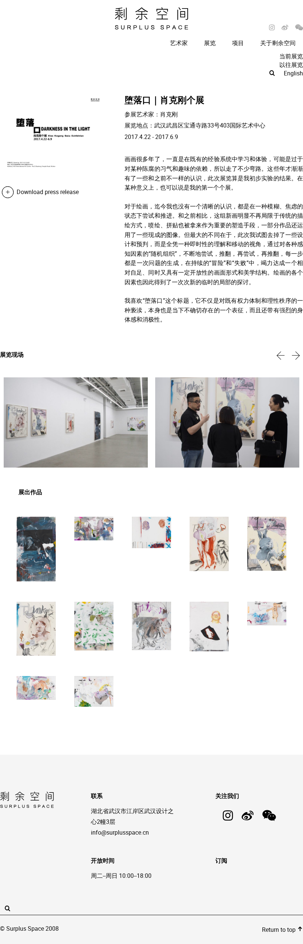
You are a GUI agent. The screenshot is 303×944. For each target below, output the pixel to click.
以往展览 (291, 65)
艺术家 (179, 43)
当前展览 (291, 56)
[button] (281, 355)
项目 (238, 43)
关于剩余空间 (278, 43)
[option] (76, 423)
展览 (210, 43)
